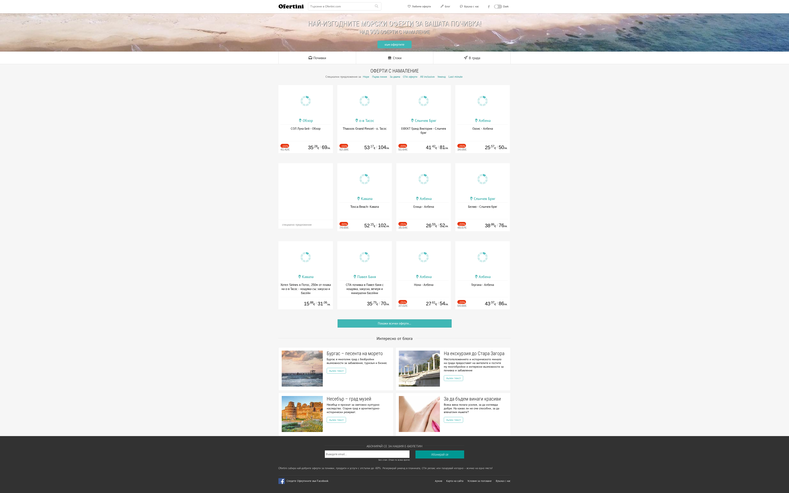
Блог (447, 6)
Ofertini (291, 6)
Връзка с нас (471, 6)
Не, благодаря (430, 65)
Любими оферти (421, 6)
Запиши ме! (424, 56)
